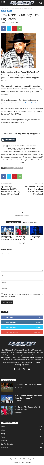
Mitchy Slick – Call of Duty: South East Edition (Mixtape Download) (34, 190)
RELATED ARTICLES (13, 222)
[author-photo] (22, 204)
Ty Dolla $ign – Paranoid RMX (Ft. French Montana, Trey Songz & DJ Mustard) (11, 190)
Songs (9, 10)
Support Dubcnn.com (34, 459)
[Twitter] (9, 28)
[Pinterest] (14, 28)
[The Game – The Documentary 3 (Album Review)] (22, 230)
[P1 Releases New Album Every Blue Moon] (36, 230)
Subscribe (37, 332)
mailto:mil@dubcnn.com (22, 215)
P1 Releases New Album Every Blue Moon (35, 238)
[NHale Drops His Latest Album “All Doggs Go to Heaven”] (7, 230)
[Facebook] (3, 28)
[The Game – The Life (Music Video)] (7, 387)
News (3, 427)
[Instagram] (19, 369)
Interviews (4, 447)
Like (39, 317)
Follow (38, 322)
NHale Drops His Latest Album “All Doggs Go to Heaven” (7, 238)
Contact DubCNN (20, 459)
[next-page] (23, 243)
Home (2, 8)
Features (4, 440)
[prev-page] (20, 243)
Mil (4, 23)
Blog (11, 459)
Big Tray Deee (18, 167)
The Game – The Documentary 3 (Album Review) (20, 238)
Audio (8, 8)
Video (3, 430)
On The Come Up (7, 444)
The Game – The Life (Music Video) (28, 384)
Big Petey (9, 167)
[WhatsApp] (19, 28)
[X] (24, 369)
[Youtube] (29, 369)
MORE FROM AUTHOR (29, 222)
